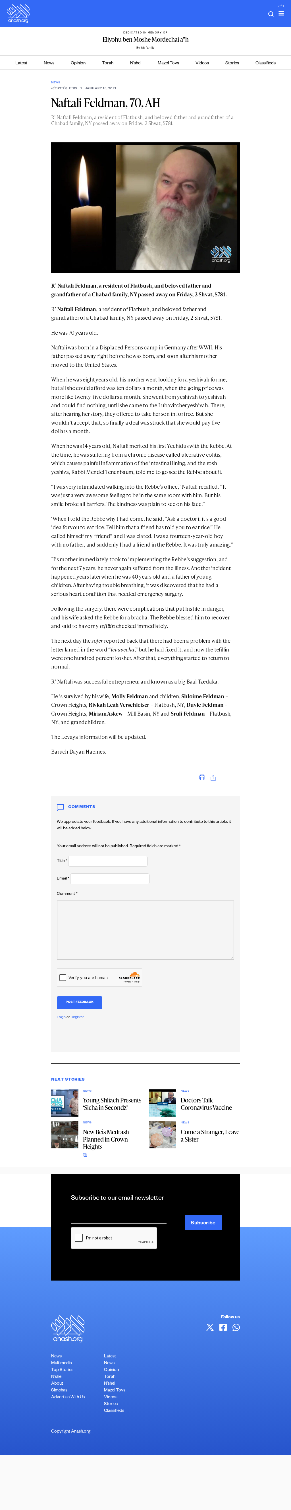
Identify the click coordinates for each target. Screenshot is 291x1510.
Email (63, 879)
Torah (107, 63)
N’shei (135, 63)
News (49, 63)
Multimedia (61, 1363)
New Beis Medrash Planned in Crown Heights (106, 1139)
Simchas (59, 1390)
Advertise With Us (68, 1397)
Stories (232, 63)
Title (62, 861)
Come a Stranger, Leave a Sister (210, 1135)
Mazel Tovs (168, 63)
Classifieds (265, 63)
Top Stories (62, 1370)
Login (61, 1018)
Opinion (78, 63)
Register (77, 1018)
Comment (67, 894)
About (57, 1384)
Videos (202, 63)
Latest (21, 63)
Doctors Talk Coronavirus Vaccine (206, 1104)
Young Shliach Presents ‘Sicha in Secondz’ (112, 1104)
